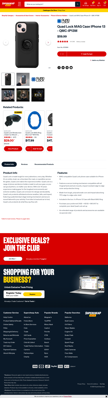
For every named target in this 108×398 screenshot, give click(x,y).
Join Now (12, 259)
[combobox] (28, 148)
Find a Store (28, 321)
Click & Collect (29, 342)
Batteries (68, 317)
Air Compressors (71, 357)
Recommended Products (44, 164)
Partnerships (29, 353)
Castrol (47, 328)
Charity (26, 357)
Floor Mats (69, 353)
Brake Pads (69, 335)
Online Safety (8, 324)
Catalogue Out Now (54, 10)
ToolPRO (47, 321)
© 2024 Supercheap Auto (97, 387)
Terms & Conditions (92, 384)
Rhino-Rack (48, 324)
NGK (46, 357)
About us (27, 317)
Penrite (47, 332)
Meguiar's (48, 317)
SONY (46, 349)
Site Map (102, 384)
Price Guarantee (30, 339)
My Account (7, 339)
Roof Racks (69, 346)
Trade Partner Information (33, 346)
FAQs (5, 328)
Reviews (24, 164)
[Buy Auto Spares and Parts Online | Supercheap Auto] (8, 4)
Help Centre (8, 317)
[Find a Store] (93, 3)
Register (32, 294)
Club (25, 328)
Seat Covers (69, 321)
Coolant (68, 339)
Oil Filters (68, 324)
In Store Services (30, 324)
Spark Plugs (69, 342)
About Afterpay (9, 353)
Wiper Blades (70, 328)
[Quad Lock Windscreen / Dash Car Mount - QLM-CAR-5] (13, 120)
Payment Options (9, 349)
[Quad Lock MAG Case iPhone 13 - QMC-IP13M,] (27, 44)
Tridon (46, 346)
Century (47, 339)
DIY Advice (7, 346)
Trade (26, 332)
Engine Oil (68, 332)
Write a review (80, 41)
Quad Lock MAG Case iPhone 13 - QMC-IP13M (84, 15)
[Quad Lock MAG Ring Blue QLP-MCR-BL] (34, 120)
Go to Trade (29, 301)
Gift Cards (27, 335)
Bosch (46, 342)
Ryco (46, 353)
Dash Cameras (70, 349)
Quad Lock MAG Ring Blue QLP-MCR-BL (33, 134)
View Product (13, 149)
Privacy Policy (68, 396)
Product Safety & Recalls (12, 321)
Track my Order (9, 342)
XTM (46, 335)
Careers (27, 349)
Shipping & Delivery (10, 332)
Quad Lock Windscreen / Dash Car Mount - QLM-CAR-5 (12, 134)
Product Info (9, 164)
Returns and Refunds (11, 335)
